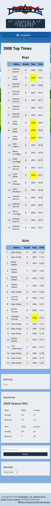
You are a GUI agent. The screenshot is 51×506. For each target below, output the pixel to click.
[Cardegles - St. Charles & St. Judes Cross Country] (25, 14)
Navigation (25, 35)
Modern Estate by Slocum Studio (34, 502)
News (6, 384)
